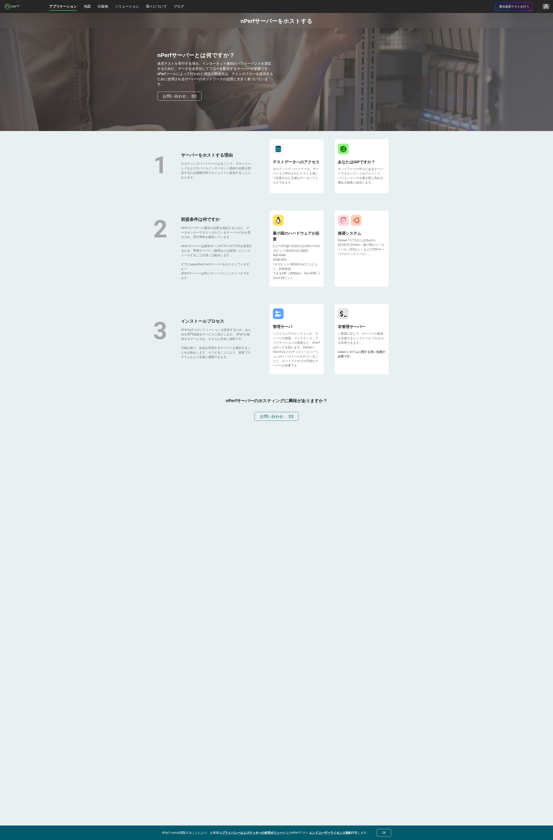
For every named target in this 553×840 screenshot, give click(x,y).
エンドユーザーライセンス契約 (330, 832)
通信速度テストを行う (514, 6)
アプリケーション (63, 6)
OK (384, 832)
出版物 (103, 6)
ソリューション (127, 6)
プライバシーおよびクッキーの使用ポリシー (252, 832)
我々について (156, 6)
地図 (87, 6)
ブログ (179, 6)
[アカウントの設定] (544, 7)
